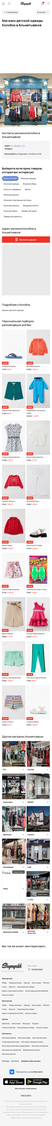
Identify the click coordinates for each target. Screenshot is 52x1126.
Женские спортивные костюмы (17, 200)
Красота (12, 987)
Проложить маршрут (28, 240)
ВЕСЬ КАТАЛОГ (10, 178)
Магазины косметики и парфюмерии (16, 1046)
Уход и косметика (8, 1027)
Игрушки (35, 1023)
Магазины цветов (9, 1054)
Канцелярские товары (25, 987)
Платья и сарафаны (12, 189)
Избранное (48, 4)
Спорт (4, 987)
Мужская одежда (11, 184)
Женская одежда (28, 178)
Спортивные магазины (10, 1042)
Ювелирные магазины (31, 1050)
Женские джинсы (11, 194)
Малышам (26, 1023)
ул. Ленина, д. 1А (18, 145)
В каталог (41, 12)
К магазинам (12, 12)
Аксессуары (36, 983)
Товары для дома (29, 211)
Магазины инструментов (11, 1050)
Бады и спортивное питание (12, 991)
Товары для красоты (13, 216)
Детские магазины (40, 1038)
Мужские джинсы (11, 205)
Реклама (5, 1061)
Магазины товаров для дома (32, 1042)
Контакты (15, 1061)
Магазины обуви (24, 1038)
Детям (28, 189)
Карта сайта (26, 1095)
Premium (46, 983)
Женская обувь (30, 184)
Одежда (27, 983)
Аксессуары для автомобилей (36, 991)
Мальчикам (16, 1023)
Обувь (4, 983)
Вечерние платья (30, 205)
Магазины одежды (9, 1038)
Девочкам (6, 1023)
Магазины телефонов (40, 1046)
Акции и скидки (8, 995)
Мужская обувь (10, 211)
